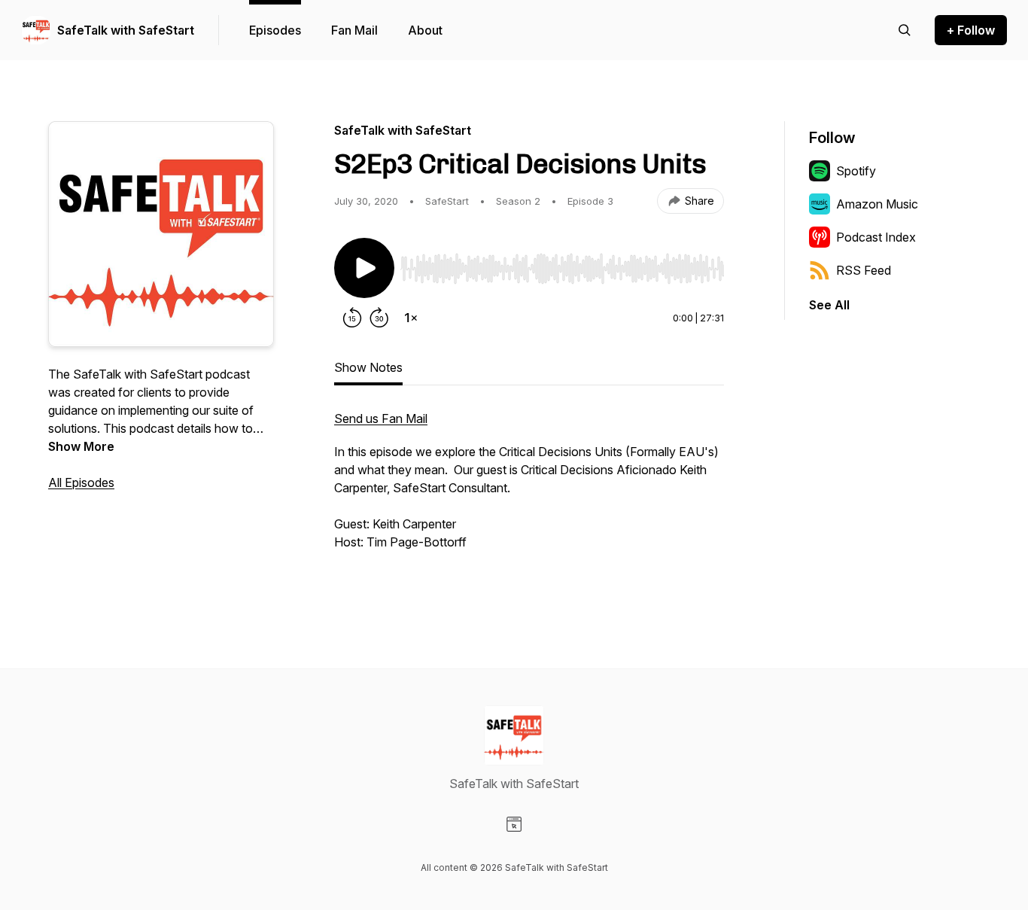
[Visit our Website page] (514, 824)
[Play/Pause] (364, 268)
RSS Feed (863, 270)
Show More (81, 446)
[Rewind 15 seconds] (352, 317)
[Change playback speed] (411, 317)
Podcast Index (876, 237)
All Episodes (81, 482)
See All (829, 304)
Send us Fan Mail (380, 418)
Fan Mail (354, 30)
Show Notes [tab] (368, 367)
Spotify (856, 170)
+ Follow (971, 30)
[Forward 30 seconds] (379, 317)
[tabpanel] (529, 496)
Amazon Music (877, 204)
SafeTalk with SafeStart (125, 30)
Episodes (275, 30)
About (425, 30)
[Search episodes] (905, 30)
